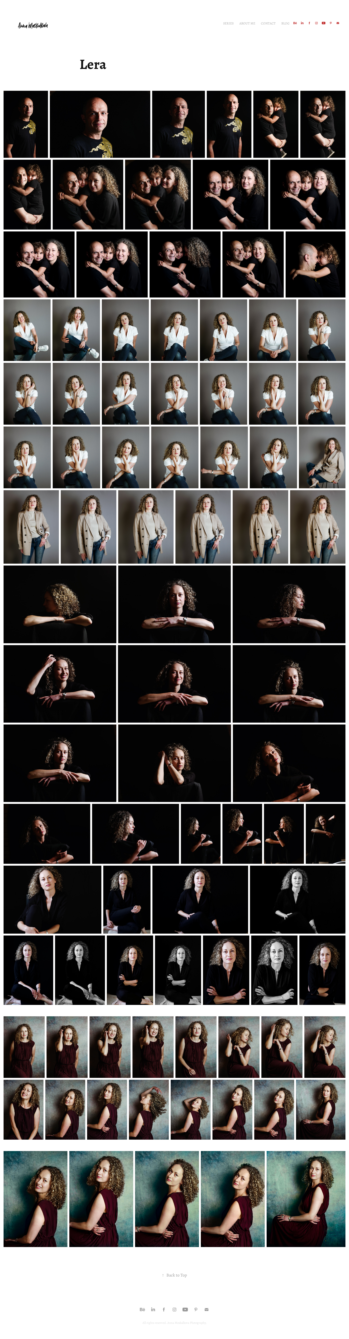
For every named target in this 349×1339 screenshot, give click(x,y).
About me (247, 23)
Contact (268, 23)
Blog (285, 23)
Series (228, 23)
